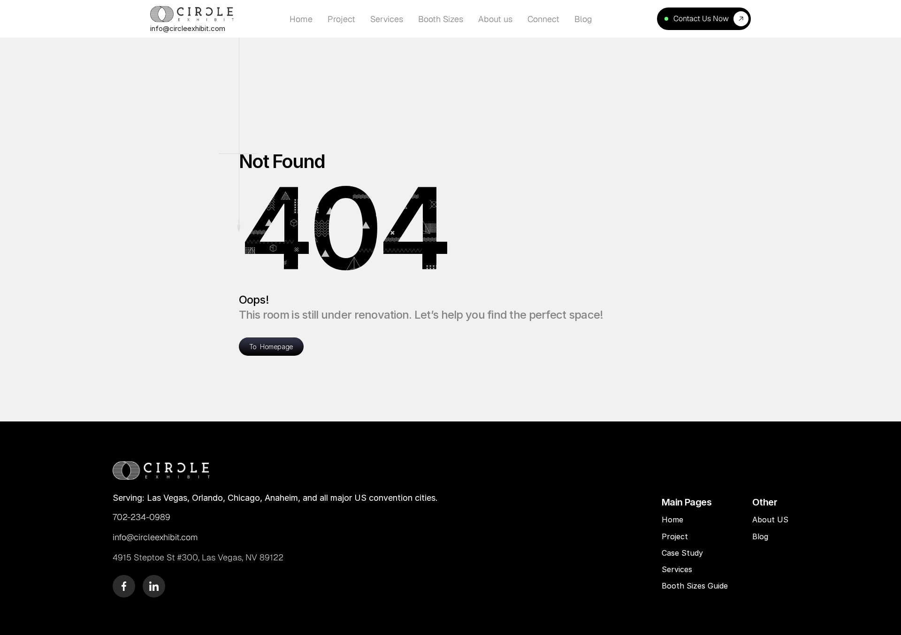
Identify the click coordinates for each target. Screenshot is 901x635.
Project (675, 536)
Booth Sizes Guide (695, 585)
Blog (761, 536)
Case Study (683, 553)
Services (677, 569)
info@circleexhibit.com (187, 28)
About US (770, 519)
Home (672, 519)
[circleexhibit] (161, 470)
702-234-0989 (141, 517)
